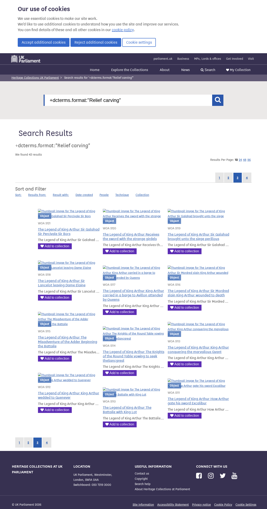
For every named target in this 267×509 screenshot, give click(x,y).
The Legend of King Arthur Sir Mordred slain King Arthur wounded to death (198, 293)
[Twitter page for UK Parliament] (224, 475)
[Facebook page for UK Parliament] (199, 475)
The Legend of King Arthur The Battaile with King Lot (127, 409)
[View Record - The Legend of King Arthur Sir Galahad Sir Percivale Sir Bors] (68, 216)
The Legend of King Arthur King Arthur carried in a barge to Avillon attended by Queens (133, 295)
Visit (251, 59)
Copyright (141, 479)
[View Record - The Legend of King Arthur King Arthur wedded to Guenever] (68, 380)
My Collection (240, 70)
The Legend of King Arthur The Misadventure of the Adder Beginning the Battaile (67, 341)
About (165, 70)
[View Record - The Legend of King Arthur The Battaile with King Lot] (133, 394)
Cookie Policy (223, 504)
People (104, 195)
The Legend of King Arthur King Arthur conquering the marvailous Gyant (198, 349)
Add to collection (57, 246)
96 (249, 160)
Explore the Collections (129, 70)
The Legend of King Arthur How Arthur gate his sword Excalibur (198, 401)
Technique (122, 195)
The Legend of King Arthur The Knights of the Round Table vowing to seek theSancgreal (133, 356)
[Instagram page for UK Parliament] (211, 475)
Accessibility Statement (173, 504)
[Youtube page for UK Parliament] (234, 475)
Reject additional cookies (95, 42)
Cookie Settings (246, 504)
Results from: (37, 195)
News (185, 70)
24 (240, 160)
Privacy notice (201, 504)
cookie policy (123, 30)
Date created (84, 195)
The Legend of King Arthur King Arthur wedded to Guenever (68, 395)
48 (244, 160)
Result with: (61, 195)
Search (209, 70)
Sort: (18, 195)
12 (236, 160)
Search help (142, 484)
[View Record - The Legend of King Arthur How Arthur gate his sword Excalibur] (198, 386)
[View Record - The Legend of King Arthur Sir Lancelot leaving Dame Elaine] (68, 268)
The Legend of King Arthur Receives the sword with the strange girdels (131, 236)
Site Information (143, 504)
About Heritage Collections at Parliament (162, 489)
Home (94, 70)
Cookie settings (139, 42)
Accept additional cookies (43, 42)
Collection (142, 195)
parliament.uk (163, 59)
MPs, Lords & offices (207, 59)
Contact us (142, 473)
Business (183, 59)
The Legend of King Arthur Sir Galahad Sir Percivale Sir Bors (68, 231)
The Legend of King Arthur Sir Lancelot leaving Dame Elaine (62, 283)
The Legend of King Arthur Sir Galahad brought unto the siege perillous (198, 236)
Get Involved (234, 59)
